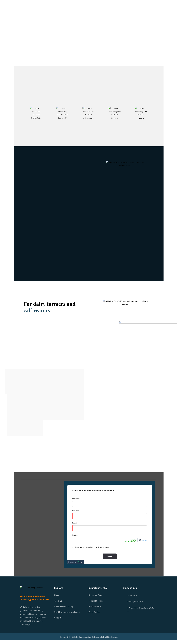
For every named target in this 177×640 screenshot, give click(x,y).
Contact (57, 618)
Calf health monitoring (38, 325)
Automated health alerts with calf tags (42, 187)
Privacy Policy (94, 607)
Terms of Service (95, 601)
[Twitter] (141, 4)
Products (105, 16)
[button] (56, 187)
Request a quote (88, 58)
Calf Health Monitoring (63, 607)
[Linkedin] (148, 4)
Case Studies (91, 16)
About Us (75, 16)
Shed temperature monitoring (38, 220)
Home (65, 16)
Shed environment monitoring (42, 334)
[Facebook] (155, 4)
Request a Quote (95, 595)
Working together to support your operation (46, 228)
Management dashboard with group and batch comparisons (54, 212)
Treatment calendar (33, 195)
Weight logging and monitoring (39, 203)
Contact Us (120, 16)
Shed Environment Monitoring (67, 612)
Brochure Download (97, 618)
